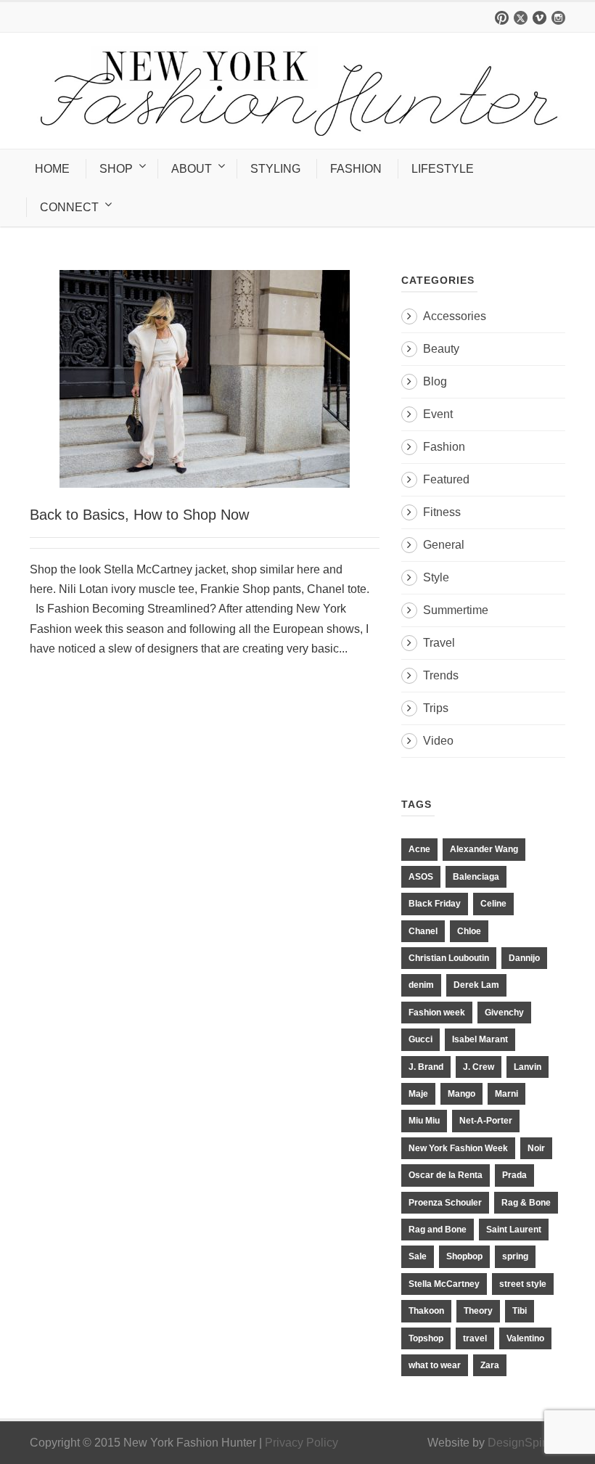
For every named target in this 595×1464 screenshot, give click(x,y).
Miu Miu (424, 1121)
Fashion (444, 447)
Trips (435, 708)
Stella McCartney (444, 1284)
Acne (419, 849)
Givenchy (504, 1012)
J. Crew (478, 1067)
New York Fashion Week (458, 1148)
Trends (441, 675)
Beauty (441, 349)
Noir (536, 1148)
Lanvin (527, 1067)
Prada (514, 1175)
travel (475, 1338)
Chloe (469, 931)
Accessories (454, 316)
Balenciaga (476, 877)
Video (438, 741)
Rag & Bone (526, 1203)
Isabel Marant (480, 1039)
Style (436, 577)
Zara (489, 1365)
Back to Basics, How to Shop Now (139, 515)
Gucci (420, 1039)
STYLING (275, 169)
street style (522, 1284)
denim (421, 985)
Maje (418, 1094)
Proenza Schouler (445, 1203)
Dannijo (524, 958)
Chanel (423, 931)
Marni (506, 1094)
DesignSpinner (526, 1442)
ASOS (421, 877)
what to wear (435, 1365)
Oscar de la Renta (446, 1175)
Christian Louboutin (449, 958)
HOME (52, 169)
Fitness (442, 512)
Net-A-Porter (485, 1121)
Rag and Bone (438, 1229)
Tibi (519, 1311)
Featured (446, 479)
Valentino (525, 1338)
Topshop (426, 1338)
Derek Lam (476, 985)
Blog (435, 381)
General (443, 545)
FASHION (356, 169)
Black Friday (435, 904)
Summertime (455, 610)
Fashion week (437, 1012)
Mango (461, 1094)
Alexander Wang (484, 849)
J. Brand (426, 1067)
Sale (418, 1256)
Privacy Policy (301, 1442)
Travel (439, 643)
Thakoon (426, 1311)
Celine (493, 904)
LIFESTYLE (442, 169)
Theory (478, 1311)
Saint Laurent (513, 1229)
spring (515, 1256)
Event (438, 414)
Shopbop (464, 1256)
